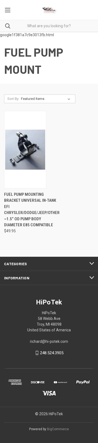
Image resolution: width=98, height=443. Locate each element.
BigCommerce (58, 429)
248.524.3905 (51, 352)
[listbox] (46, 99)
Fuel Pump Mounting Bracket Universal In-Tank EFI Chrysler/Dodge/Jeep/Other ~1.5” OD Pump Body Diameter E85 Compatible (32, 210)
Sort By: (13, 99)
